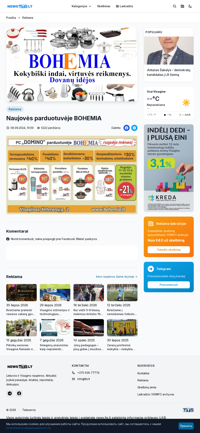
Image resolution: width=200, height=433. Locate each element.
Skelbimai (103, 6)
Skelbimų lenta (147, 387)
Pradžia (11, 17)
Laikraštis (126, 6)
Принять (186, 426)
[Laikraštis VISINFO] (182, 6)
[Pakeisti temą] (190, 6)
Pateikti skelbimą (168, 249)
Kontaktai (143, 373)
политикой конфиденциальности (28, 427)
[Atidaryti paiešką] (174, 6)
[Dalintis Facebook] (126, 128)
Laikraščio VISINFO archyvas (156, 394)
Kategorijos (79, 6)
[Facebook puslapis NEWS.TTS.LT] (19, 393)
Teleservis (29, 410)
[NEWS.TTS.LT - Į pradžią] (20, 6)
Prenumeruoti (169, 284)
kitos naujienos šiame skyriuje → (117, 276)
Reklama (27, 17)
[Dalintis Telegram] (134, 128)
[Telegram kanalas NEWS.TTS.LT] (9, 393)
